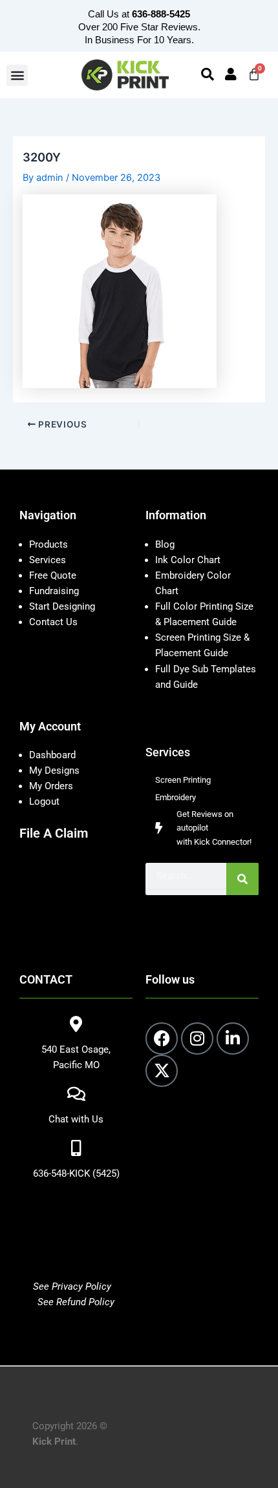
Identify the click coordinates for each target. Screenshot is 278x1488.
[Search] (242, 879)
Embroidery (175, 797)
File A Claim (53, 833)
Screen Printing (183, 780)
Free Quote (52, 575)
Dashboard (52, 755)
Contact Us (53, 622)
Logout (44, 801)
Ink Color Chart (187, 560)
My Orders (51, 786)
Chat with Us (75, 1119)
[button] (17, 75)
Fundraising (54, 591)
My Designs (54, 770)
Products (48, 544)
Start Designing (62, 606)
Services (47, 560)
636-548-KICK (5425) (76, 1173)
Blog (165, 544)
